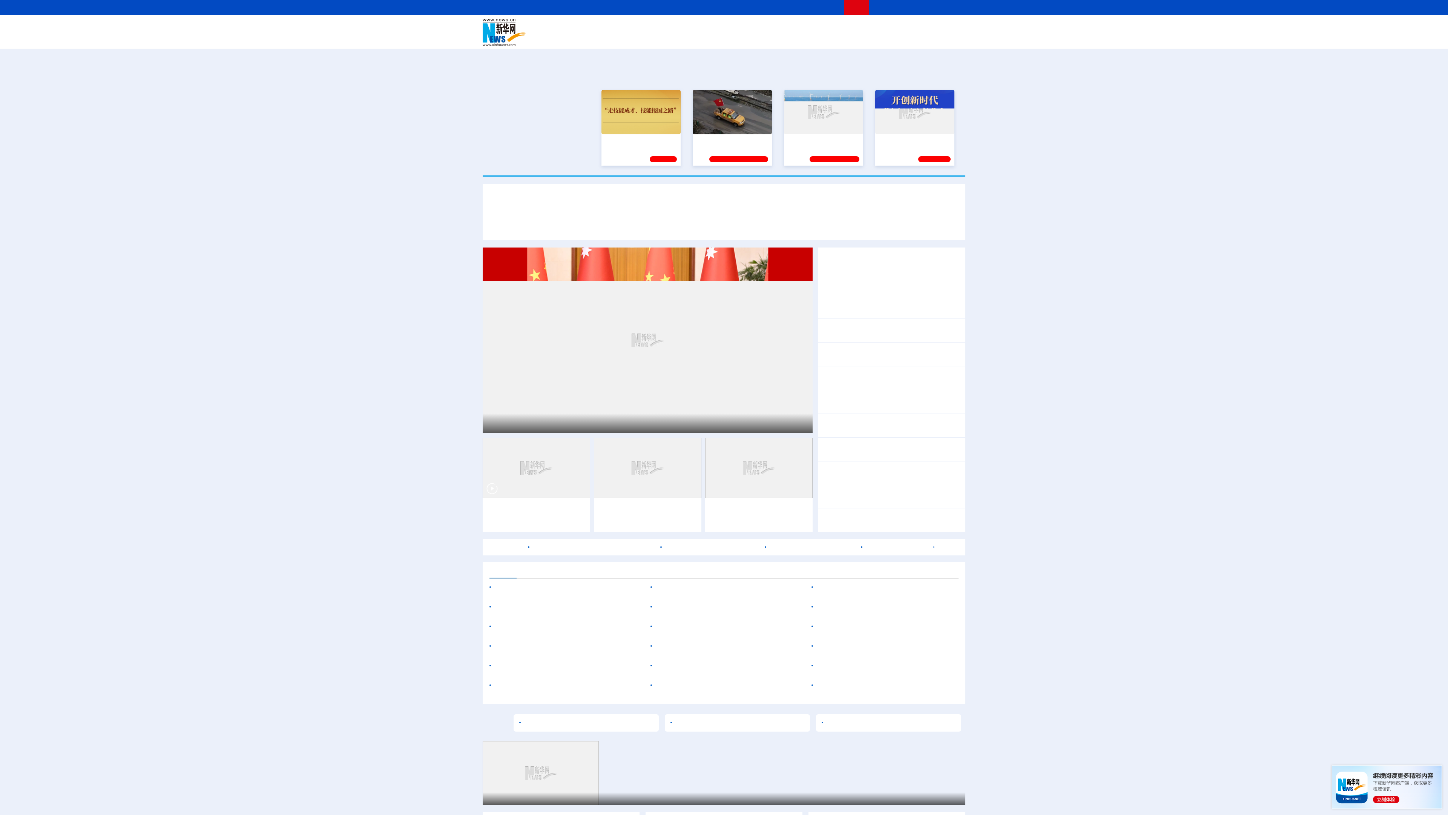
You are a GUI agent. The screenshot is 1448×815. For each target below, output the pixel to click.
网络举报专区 (951, 7)
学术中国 (695, 37)
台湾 (706, 27)
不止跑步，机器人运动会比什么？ (644, 509)
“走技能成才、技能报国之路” (638, 139)
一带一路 (886, 37)
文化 (829, 27)
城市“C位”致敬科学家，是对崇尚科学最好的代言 (589, 723)
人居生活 (631, 37)
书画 (842, 27)
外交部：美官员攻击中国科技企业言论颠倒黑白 (885, 473)
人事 (642, 27)
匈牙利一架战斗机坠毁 (897, 547)
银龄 (735, 37)
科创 (791, 27)
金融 (589, 37)
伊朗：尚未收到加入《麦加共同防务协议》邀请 (881, 627)
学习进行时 (596, 27)
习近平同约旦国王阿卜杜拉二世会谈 (603, 226)
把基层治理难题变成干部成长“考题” (723, 723)
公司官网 (540, 32)
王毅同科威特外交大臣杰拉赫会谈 (540, 587)
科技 (778, 27)
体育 (816, 27)
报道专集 (937, 74)
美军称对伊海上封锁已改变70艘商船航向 (894, 521)
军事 (868, 27)
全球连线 (747, 27)
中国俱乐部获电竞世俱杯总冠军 (699, 627)
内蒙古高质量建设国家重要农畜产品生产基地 (555, 627)
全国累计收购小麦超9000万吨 (862, 331)
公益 (869, 37)
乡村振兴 (717, 37)
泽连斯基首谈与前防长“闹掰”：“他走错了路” (876, 646)
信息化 (652, 37)
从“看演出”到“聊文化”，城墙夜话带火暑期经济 (718, 607)
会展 (807, 37)
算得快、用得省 (516, 607)
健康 (855, 27)
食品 (614, 37)
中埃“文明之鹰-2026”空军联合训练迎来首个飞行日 (884, 587)
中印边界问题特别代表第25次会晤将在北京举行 (885, 449)
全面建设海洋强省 (809, 139)
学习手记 (663, 158)
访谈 (881, 27)
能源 (795, 37)
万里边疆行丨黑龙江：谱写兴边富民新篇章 (552, 666)
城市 (770, 37)
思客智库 (724, 27)
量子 (804, 27)
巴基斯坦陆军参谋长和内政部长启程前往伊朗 (594, 547)
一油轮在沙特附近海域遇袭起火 (813, 547)
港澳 (693, 27)
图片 (906, 27)
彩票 (819, 37)
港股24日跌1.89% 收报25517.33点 (712, 547)
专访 (887, 226)
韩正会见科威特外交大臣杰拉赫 (864, 283)
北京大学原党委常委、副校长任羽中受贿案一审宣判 (564, 686)
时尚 (844, 37)
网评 (680, 27)
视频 (893, 27)
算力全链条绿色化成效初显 (575, 607)
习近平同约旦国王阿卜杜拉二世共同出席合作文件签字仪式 (724, 203)
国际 (655, 27)
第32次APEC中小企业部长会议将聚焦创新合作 (885, 378)
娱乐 (832, 37)
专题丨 (831, 421)
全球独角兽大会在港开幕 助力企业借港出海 (553, 646)
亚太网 (906, 37)
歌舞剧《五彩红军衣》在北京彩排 (531, 799)
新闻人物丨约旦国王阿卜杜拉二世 (829, 226)
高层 (617, 27)
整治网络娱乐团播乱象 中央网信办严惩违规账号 (886, 402)
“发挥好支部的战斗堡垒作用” (730, 139)
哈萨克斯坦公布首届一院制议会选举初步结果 (878, 607)
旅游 (783, 37)
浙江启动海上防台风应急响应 (875, 430)
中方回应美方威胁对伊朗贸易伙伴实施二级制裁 (885, 497)
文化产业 (949, 37)
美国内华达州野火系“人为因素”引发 (865, 666)
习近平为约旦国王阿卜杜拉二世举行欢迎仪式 (718, 226)
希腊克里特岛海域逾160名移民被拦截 (868, 686)
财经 (668, 27)
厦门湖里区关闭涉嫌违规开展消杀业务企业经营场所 (726, 686)
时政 (629, 27)
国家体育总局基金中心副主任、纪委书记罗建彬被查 (726, 666)
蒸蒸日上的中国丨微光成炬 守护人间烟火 (882, 723)
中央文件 (949, 27)
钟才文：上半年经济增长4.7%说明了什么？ (880, 307)
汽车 (602, 37)
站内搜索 (921, 7)
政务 (919, 27)
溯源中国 (752, 37)
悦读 (856, 37)
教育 (766, 27)
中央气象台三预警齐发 (870, 421)
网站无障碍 (824, 7)
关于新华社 (655, 7)
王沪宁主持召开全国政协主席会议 (867, 259)
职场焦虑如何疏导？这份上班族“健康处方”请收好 (722, 646)
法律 (931, 27)
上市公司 (926, 37)
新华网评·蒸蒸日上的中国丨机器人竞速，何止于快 (889, 354)
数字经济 (672, 37)
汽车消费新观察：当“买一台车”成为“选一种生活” (721, 587)
